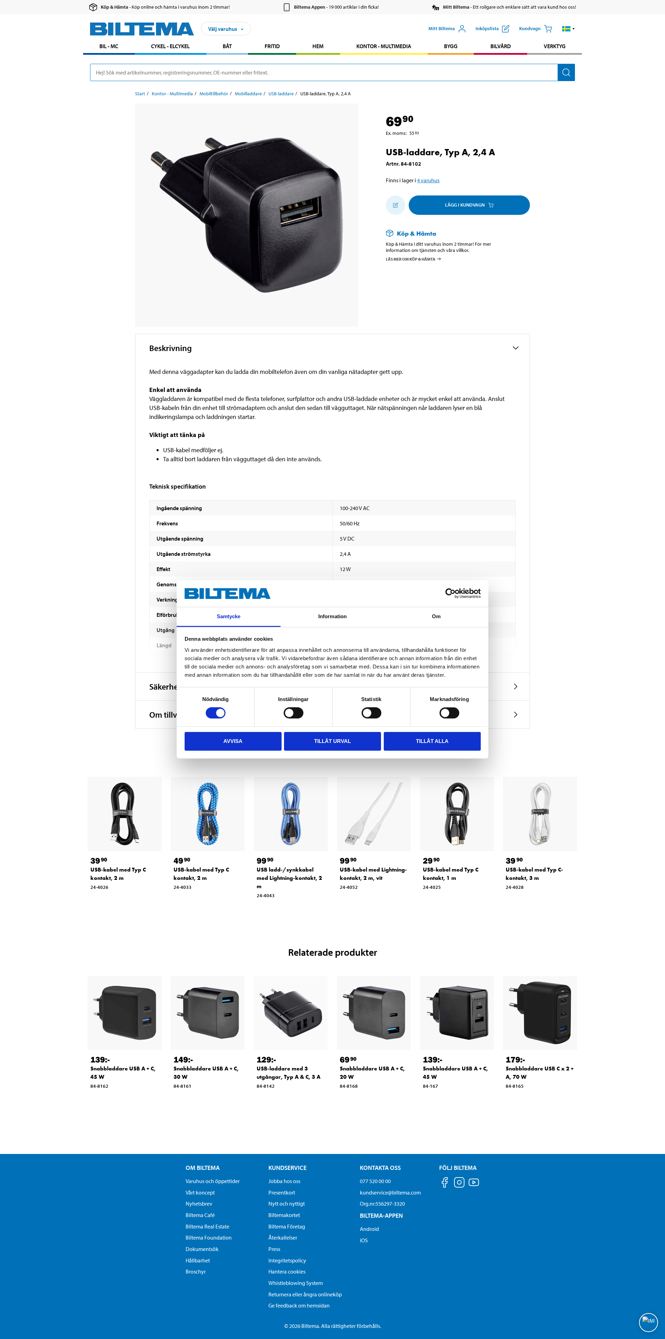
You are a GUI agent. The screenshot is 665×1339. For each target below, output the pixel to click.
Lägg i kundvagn (465, 205)
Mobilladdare (248, 93)
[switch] (293, 712)
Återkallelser (282, 1237)
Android (369, 1228)
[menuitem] (109, 47)
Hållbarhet (198, 1260)
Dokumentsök (202, 1248)
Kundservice (287, 1168)
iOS (364, 1240)
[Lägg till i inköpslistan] (395, 205)
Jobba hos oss (284, 1181)
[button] (568, 28)
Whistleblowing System (295, 1282)
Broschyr (196, 1271)
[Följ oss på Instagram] (459, 1183)
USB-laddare (281, 93)
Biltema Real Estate (207, 1226)
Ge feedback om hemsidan (299, 1305)
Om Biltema (203, 1168)
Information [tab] (332, 616)
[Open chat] (648, 1322)
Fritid (272, 46)
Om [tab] (436, 616)
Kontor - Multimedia (383, 46)
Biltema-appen (381, 1215)
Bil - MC (108, 46)
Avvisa (232, 741)
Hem (317, 46)
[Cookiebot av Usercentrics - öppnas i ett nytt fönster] (450, 593)
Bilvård (500, 46)
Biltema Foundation (209, 1237)
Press (274, 1248)
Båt (227, 46)
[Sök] (566, 72)
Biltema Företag (286, 1226)
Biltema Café (200, 1214)
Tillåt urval (332, 741)
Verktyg (555, 46)
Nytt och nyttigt (286, 1203)
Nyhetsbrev (199, 1203)
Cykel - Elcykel (170, 46)
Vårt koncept (200, 1192)
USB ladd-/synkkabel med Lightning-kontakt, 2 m (289, 878)
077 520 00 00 (375, 1181)
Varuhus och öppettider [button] (213, 1181)
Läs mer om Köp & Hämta (410, 259)
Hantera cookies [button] (286, 1271)
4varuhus (428, 180)
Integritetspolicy (287, 1260)
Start (140, 93)
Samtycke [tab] (229, 616)
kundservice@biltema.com (390, 1192)
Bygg (451, 46)
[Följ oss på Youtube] (473, 1186)
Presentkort (281, 1192)
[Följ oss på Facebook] (444, 1183)
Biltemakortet (284, 1214)
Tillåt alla (432, 741)
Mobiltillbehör (214, 93)
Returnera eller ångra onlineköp (305, 1294)
